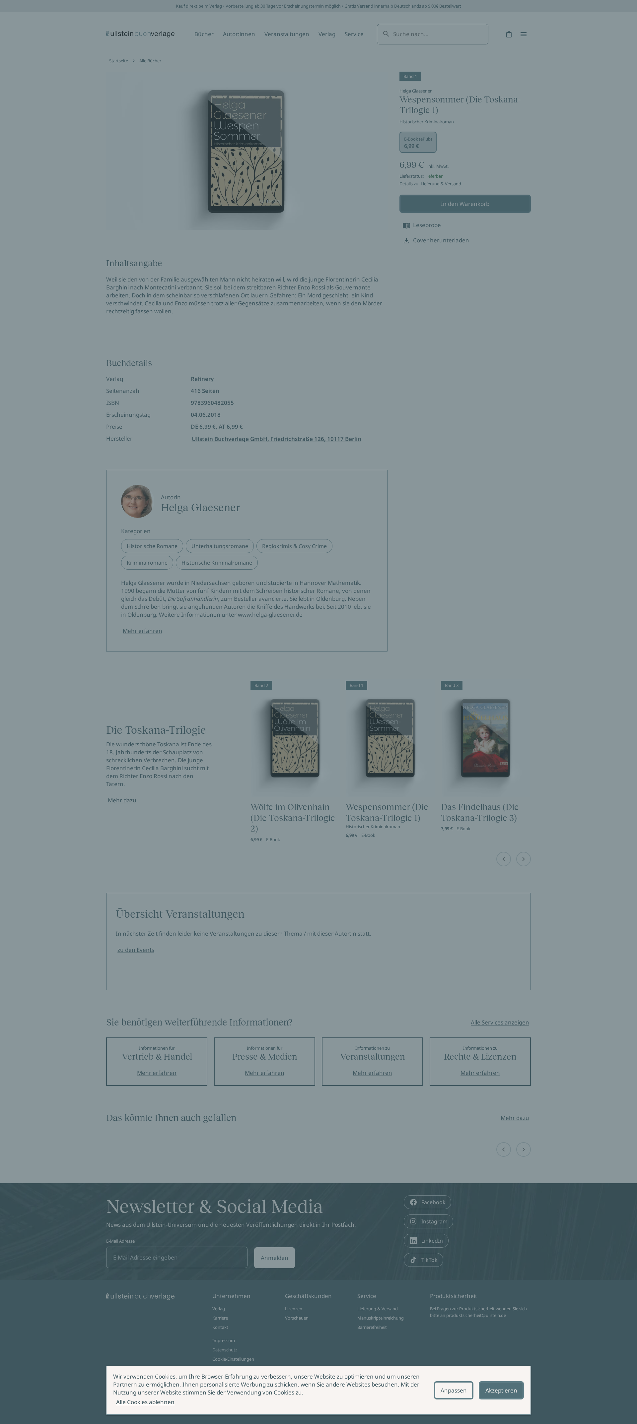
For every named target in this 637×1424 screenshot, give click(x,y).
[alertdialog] (318, 1390)
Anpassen (454, 1390)
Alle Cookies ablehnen (145, 1402)
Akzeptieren (501, 1390)
